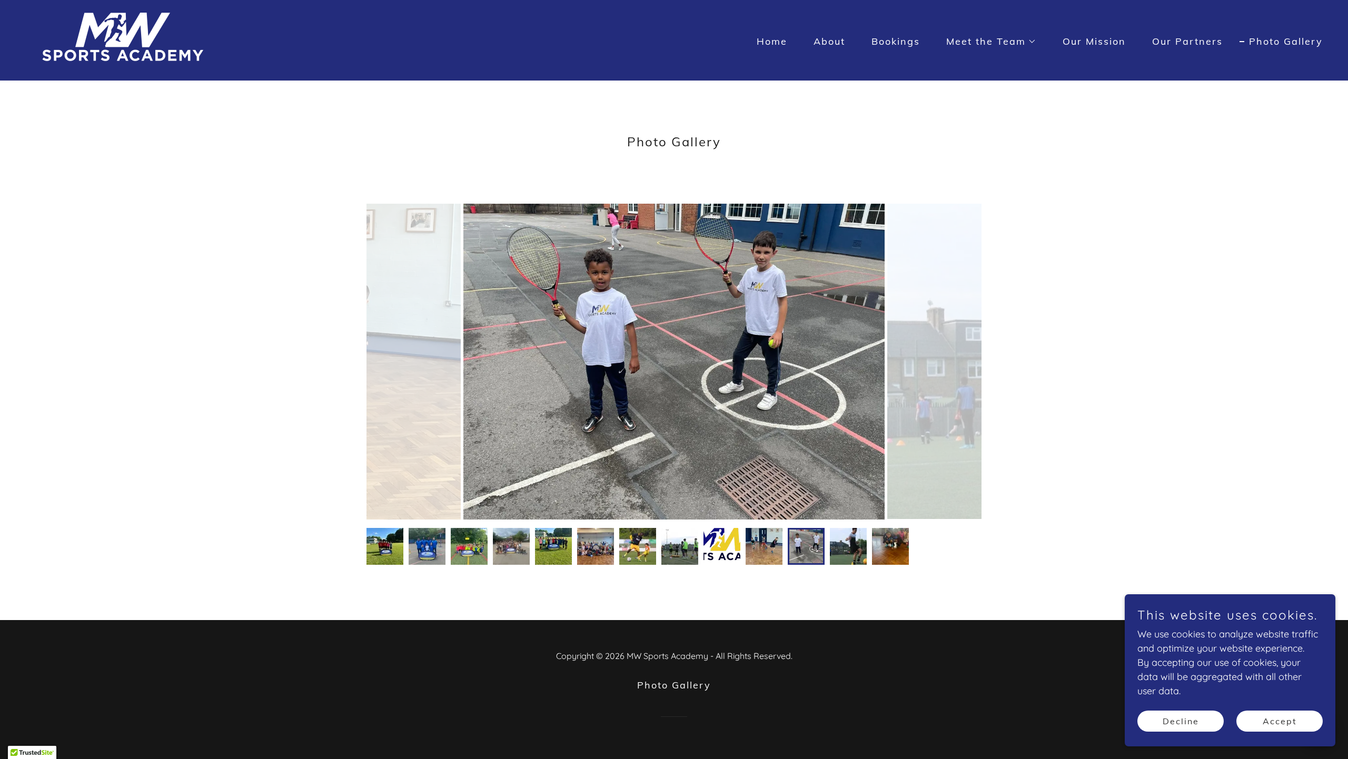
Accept (1280, 721)
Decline (1181, 721)
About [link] (829, 41)
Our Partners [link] (1187, 41)
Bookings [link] (895, 41)
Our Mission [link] (1094, 41)
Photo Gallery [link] (1286, 41)
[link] (122, 39)
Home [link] (772, 41)
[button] (986, 41)
